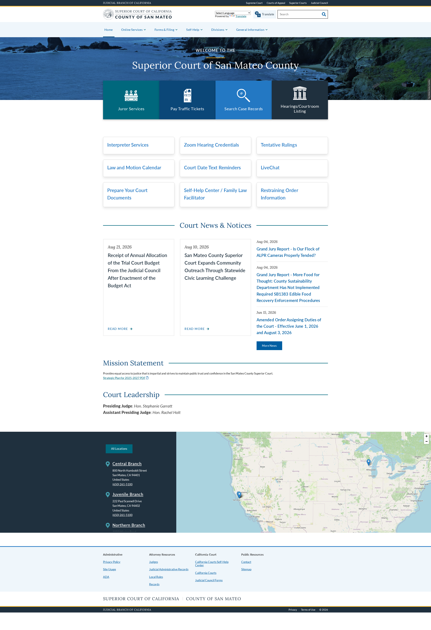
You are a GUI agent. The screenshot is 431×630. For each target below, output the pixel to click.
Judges (153, 562)
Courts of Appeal (276, 2)
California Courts (205, 573)
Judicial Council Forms (209, 580)
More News (269, 345)
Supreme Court (254, 2)
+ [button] (426, 436)
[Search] (324, 14)
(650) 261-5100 (122, 484)
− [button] (426, 441)
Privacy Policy (111, 562)
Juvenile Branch (127, 494)
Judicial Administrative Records (168, 569)
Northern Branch (128, 525)
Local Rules (156, 577)
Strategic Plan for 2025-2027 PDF (126, 378)
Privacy (293, 609)
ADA (106, 577)
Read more (118, 329)
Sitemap (246, 569)
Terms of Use (308, 609)
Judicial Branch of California (127, 3)
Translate (241, 16)
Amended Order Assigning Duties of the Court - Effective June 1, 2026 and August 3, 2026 (289, 326)
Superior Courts (298, 2)
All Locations (119, 448)
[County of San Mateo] (137, 17)
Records (154, 584)
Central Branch (127, 463)
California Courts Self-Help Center (211, 563)
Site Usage (109, 569)
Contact (246, 562)
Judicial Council (319, 2)
